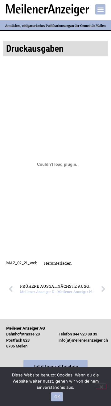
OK (57, 396)
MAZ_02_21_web (21, 263)
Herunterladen (58, 263)
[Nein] (101, 386)
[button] (100, 9)
